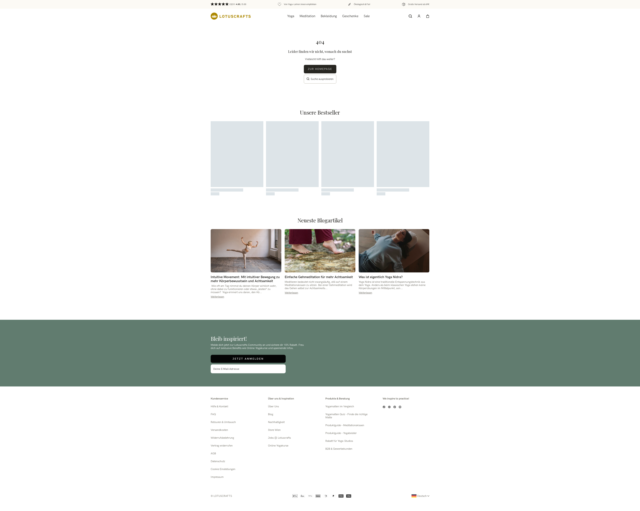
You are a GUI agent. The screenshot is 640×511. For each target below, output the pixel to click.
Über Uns (273, 406)
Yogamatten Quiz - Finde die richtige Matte (346, 416)
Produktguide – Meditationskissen (344, 425)
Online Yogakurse (278, 445)
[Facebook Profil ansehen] (384, 407)
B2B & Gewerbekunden (338, 448)
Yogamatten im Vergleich (339, 406)
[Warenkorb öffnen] (427, 16)
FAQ (213, 414)
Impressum (217, 477)
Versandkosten (219, 430)
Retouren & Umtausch (223, 422)
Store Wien (274, 430)
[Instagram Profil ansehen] (389, 407)
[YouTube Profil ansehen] (400, 407)
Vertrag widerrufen (222, 445)
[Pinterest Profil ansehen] (394, 407)
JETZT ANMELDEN (248, 358)
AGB (213, 453)
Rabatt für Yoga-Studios (339, 441)
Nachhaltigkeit (276, 422)
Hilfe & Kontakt (219, 406)
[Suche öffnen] (410, 16)
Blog (270, 414)
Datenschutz (218, 461)
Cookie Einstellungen (223, 469)
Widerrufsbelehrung (222, 437)
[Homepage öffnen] (231, 16)
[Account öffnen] (419, 16)
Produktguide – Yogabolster (341, 433)
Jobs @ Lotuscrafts (279, 437)
